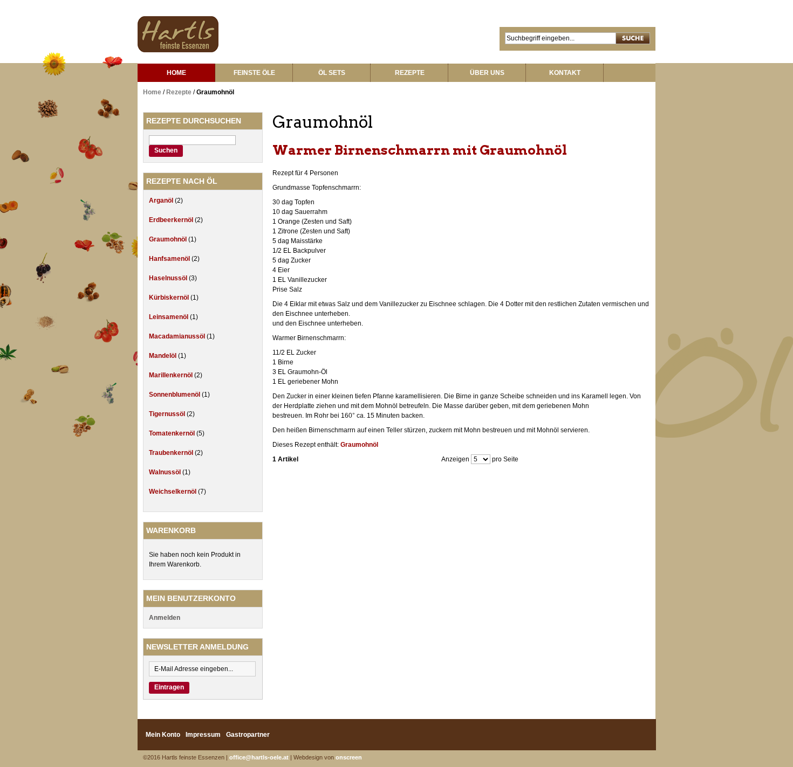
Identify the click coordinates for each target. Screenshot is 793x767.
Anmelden (164, 617)
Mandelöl (163, 356)
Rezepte (179, 92)
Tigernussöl (168, 414)
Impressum (203, 734)
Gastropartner (248, 734)
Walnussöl (165, 472)
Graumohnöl (359, 444)
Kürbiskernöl (169, 297)
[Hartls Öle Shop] (178, 34)
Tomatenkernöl (172, 433)
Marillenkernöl (171, 375)
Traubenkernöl (172, 453)
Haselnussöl (169, 278)
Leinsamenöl (169, 317)
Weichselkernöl (173, 491)
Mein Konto (163, 734)
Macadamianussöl (178, 336)
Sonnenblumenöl (175, 394)
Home (152, 92)
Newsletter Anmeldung (197, 646)
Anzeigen (455, 459)
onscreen (349, 757)
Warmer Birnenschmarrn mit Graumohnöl (419, 150)
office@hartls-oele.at (259, 757)
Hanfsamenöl (170, 258)
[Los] (633, 38)
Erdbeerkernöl (172, 220)
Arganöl (162, 200)
